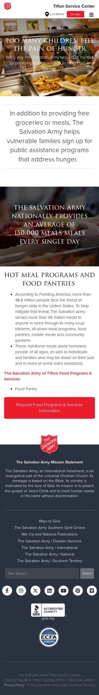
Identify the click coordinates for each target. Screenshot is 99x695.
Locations (57, 14)
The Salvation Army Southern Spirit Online (49, 527)
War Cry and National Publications (49, 534)
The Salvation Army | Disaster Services (49, 541)
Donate (75, 14)
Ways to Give (50, 521)
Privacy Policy (14, 685)
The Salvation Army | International (49, 547)
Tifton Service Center (74, 6)
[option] (49, 54)
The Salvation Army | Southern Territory (49, 561)
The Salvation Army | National (49, 554)
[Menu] (90, 14)
